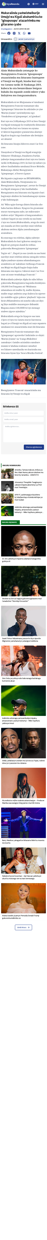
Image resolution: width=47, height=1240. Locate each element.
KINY (36, 4)
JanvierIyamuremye (26, 39)
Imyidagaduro (6, 29)
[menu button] (43, 4)
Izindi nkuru (21, 927)
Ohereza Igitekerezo (34, 447)
